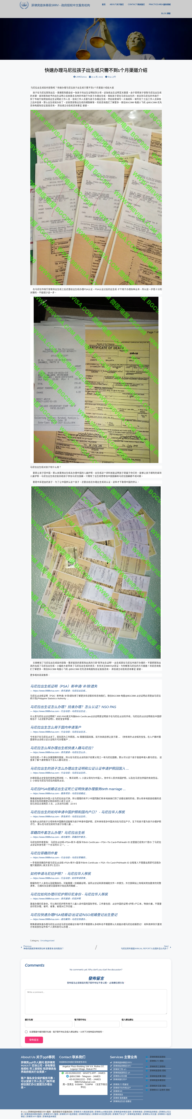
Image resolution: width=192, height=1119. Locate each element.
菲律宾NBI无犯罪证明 (101, 1114)
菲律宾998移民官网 (103, 1112)
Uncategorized (47, 940)
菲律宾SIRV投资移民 (69, 1114)
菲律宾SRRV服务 (50, 1114)
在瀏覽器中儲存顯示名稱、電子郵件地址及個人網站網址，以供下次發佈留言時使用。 (66, 1032)
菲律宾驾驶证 (85, 1114)
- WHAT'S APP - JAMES (85, 1073)
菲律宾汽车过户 (119, 1114)
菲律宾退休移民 (49, 1116)
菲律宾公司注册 (149, 1114)
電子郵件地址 (80, 1020)
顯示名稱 (29, 1020)
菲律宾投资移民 (151, 1112)
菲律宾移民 (137, 1112)
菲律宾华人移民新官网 (83, 1112)
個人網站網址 (127, 1020)
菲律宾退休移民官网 (122, 1112)
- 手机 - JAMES (85, 1079)
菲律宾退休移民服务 (33, 1114)
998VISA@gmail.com (85, 1082)
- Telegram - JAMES (84, 1076)
